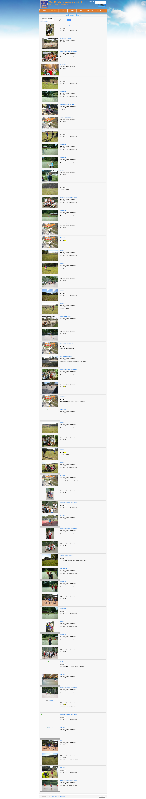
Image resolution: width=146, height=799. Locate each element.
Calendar (72, 10)
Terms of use (62, 796)
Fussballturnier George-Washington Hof (68, 25)
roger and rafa (63, 701)
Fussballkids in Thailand (65, 38)
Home (44, 10)
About (56, 796)
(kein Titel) (62, 237)
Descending (63, 20)
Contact (52, 796)
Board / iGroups (90, 10)
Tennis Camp (63, 91)
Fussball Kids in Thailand (65, 316)
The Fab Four (63, 409)
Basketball (62, 515)
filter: (41, 18)
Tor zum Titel (63, 396)
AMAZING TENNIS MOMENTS (66, 117)
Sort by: (41, 20)
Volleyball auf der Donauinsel (66, 555)
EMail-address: (92, 1)
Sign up (99, 10)
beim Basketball (63, 568)
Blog (63, 10)
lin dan (61, 661)
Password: (92, 3)
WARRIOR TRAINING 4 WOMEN (67, 104)
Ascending (58, 20)
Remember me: (101, 4)
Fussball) (62, 462)
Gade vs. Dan (63, 475)
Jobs (58, 796)
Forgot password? (102, 5)
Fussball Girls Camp (64, 64)
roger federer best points (65, 223)
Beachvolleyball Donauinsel (66, 356)
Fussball (62, 78)
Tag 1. (61, 740)
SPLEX (80, 10)
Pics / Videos (54, 10)
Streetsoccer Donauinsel (65, 382)
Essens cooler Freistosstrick (66, 343)
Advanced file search (44, 21)
